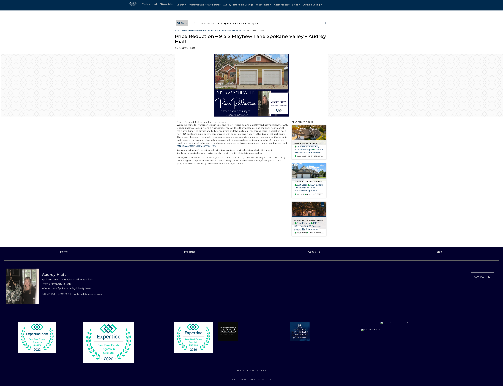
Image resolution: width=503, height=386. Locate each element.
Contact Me (482, 276)
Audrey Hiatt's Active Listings (205, 5)
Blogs (296, 7)
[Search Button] (324, 23)
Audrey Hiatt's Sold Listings (238, 5)
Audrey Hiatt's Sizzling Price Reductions (227, 30)
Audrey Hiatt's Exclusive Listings (190, 30)
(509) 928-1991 (65, 294)
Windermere (264, 7)
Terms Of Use (241, 370)
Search (182, 7)
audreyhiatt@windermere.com (88, 294)
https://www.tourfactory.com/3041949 (196, 146)
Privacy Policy (260, 370)
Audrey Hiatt (282, 7)
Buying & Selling (313, 7)
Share (499, 36)
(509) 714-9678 (49, 294)
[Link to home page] (133, 5)
